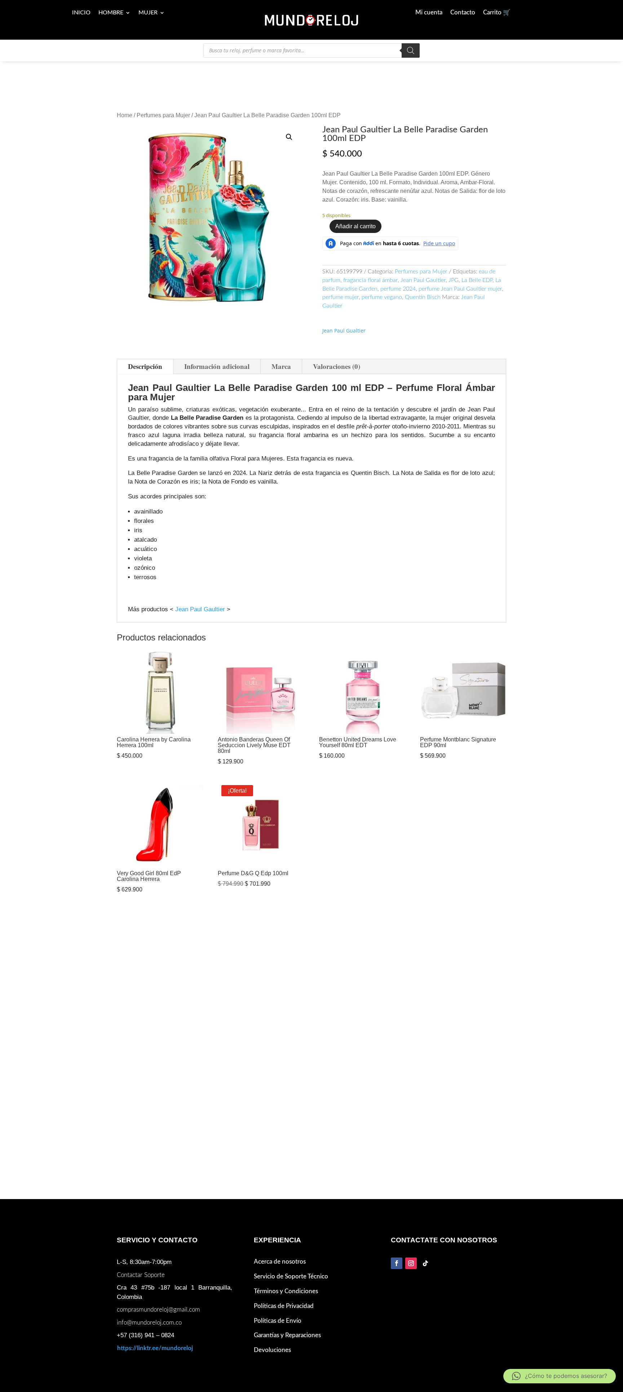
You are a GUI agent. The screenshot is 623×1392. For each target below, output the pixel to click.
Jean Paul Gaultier (423, 280)
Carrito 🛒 (497, 13)
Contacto (462, 13)
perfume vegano (382, 297)
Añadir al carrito (355, 226)
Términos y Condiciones (286, 1291)
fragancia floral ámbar (370, 280)
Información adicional (216, 366)
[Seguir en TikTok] (425, 1263)
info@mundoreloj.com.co (149, 1323)
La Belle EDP (476, 280)
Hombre (110, 13)
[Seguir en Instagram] (411, 1263)
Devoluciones (272, 1350)
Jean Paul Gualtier (344, 330)
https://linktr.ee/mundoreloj (155, 1348)
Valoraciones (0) (336, 366)
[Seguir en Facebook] (396, 1263)
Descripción (145, 366)
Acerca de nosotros (280, 1262)
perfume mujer (340, 297)
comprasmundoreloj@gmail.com (158, 1310)
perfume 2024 (398, 289)
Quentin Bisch (423, 297)
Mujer (148, 13)
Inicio (81, 13)
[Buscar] (411, 50)
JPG (454, 280)
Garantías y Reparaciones (287, 1335)
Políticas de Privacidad (284, 1306)
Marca (281, 366)
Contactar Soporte (141, 1275)
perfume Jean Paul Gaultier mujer (460, 289)
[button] (289, 137)
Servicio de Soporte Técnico (291, 1276)
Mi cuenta (428, 13)
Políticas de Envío (277, 1321)
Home (124, 115)
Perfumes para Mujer (163, 115)
